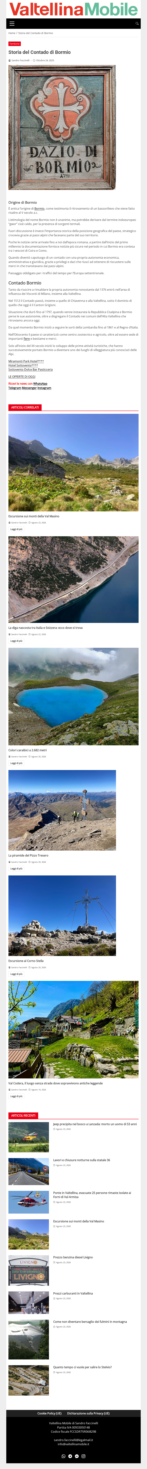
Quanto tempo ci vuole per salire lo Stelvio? (82, 1367)
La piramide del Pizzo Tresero (28, 855)
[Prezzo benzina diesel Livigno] (28, 1270)
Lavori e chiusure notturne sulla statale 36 (81, 1160)
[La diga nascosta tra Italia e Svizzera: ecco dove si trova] (73, 579)
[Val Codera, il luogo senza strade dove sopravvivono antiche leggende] (73, 1029)
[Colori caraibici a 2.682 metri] (73, 696)
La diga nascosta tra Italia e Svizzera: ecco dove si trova (45, 628)
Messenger (29, 388)
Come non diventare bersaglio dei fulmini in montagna (90, 1322)
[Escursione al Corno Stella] (73, 915)
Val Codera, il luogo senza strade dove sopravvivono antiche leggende (55, 1083)
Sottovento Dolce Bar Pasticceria (30, 369)
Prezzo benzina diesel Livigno (73, 1257)
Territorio (15, 43)
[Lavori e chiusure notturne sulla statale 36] (28, 1171)
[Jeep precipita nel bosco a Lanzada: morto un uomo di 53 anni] (28, 1137)
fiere (27, 339)
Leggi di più (16, 529)
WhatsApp (40, 384)
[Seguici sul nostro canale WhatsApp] (63, 1456)
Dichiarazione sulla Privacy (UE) (88, 1413)
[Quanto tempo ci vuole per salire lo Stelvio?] (28, 1380)
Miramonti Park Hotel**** (26, 361)
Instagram (44, 388)
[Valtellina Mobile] (73, 9)
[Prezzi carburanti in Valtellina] (28, 1302)
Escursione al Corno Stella (26, 961)
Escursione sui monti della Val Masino (33, 516)
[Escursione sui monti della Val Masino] (73, 462)
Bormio (39, 208)
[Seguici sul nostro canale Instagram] (83, 1456)
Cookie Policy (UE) (49, 1413)
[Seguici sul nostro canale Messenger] (77, 1456)
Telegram (14, 388)
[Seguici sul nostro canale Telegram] (70, 1456)
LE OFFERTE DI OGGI (21, 377)
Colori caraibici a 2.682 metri (27, 750)
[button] (137, 23)
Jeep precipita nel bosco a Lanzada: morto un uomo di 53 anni (95, 1124)
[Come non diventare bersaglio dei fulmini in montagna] (28, 1340)
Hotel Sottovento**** (23, 365)
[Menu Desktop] (12, 23)
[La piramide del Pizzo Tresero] (73, 810)
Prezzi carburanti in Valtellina (73, 1293)
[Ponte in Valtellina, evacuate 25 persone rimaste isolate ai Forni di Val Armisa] (28, 1202)
